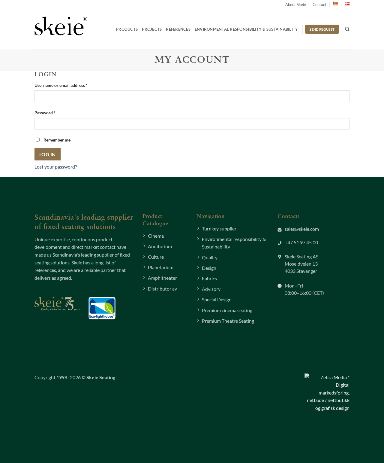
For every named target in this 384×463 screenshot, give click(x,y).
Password (53, 112)
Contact (319, 4)
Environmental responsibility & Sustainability (246, 29)
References (178, 29)
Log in (47, 154)
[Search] (347, 29)
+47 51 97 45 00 (301, 242)
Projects (152, 29)
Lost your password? (55, 166)
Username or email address (69, 85)
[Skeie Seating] (60, 26)
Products (127, 29)
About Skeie (295, 4)
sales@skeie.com (302, 229)
